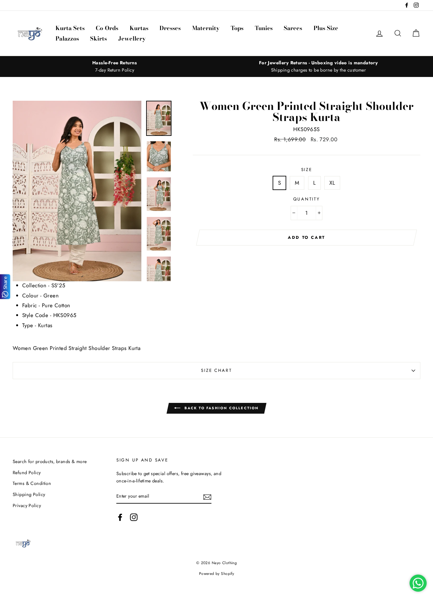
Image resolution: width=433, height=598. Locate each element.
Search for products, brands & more (50, 461)
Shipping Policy (29, 494)
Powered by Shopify (216, 573)
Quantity (306, 199)
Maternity (206, 28)
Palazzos (67, 38)
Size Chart (216, 370)
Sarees (293, 28)
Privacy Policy (27, 505)
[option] (115, 66)
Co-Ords (107, 28)
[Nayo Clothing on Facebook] (120, 517)
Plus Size (325, 28)
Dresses (170, 28)
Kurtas (139, 28)
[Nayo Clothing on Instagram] (134, 517)
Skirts (98, 38)
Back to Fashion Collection (221, 407)
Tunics (264, 28)
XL (332, 183)
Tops (237, 28)
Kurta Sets (70, 28)
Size (306, 169)
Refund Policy (27, 472)
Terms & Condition (32, 483)
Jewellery (132, 38)
